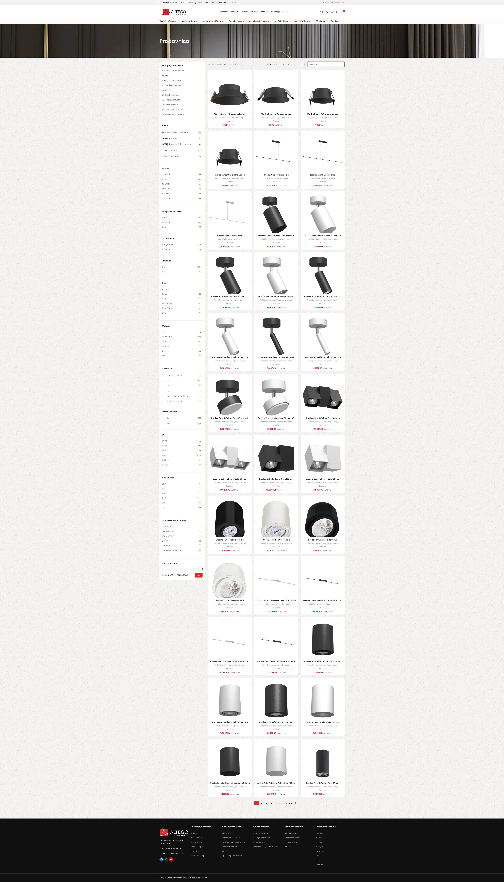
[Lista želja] (332, 11)
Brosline (276, 182)
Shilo (318, 860)
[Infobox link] (168, 3)
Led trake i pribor (170, 95)
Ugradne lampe (238, 117)
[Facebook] (161, 859)
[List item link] (173, 842)
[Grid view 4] (303, 64)
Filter (198, 575)
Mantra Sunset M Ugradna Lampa (322, 114)
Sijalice (165, 75)
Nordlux (319, 833)
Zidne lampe (196, 838)
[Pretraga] (321, 11)
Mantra (230, 121)
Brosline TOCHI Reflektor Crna (229, 540)
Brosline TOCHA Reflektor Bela (230, 601)
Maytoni (319, 838)
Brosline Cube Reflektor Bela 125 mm (322, 479)
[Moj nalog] (337, 11)
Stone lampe (196, 842)
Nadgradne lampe (284, 239)
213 (285, 803)
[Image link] (173, 830)
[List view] (294, 64)
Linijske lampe (284, 604)
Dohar (318, 856)
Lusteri (194, 851)
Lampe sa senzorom (231, 838)
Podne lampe (197, 847)
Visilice (285, 178)
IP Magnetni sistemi (262, 838)
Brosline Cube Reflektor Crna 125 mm (276, 479)
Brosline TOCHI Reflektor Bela (276, 540)
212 (280, 803)
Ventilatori (167, 90)
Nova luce (320, 851)
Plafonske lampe (198, 856)
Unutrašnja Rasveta (171, 80)
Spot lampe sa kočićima (233, 856)
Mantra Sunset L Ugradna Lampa (276, 114)
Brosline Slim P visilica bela (229, 236)
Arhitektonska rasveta (173, 109)
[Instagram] (166, 859)
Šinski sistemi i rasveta (173, 114)
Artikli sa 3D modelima (173, 71)
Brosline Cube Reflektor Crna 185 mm (323, 418)
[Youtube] (171, 859)
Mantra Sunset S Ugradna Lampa (229, 175)
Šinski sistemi (259, 842)
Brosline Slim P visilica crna (276, 175)
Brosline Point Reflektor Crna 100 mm (276, 722)
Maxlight (319, 847)
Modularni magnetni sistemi (265, 847)
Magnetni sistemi (260, 833)
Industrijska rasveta (171, 85)
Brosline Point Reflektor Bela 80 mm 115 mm (276, 783)
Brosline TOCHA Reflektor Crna (322, 540)
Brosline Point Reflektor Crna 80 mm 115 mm (230, 783)
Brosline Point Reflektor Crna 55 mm (322, 783)
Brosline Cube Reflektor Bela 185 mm (229, 479)
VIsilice (194, 833)
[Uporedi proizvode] (327, 11)
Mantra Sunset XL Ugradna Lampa (229, 114)
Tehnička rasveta (170, 105)
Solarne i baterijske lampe (233, 842)
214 (290, 803)
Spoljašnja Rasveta (171, 100)
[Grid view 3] (299, 64)
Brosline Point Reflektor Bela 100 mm (322, 722)
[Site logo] (173, 11)
